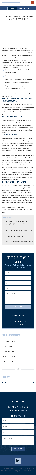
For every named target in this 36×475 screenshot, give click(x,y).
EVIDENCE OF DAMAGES (15, 236)
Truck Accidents (9, 351)
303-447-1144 (24, 8)
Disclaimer (18, 470)
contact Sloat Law (12, 209)
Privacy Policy (27, 470)
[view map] (24, 410)
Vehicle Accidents (10, 361)
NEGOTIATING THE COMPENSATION (19, 242)
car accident (6, 48)
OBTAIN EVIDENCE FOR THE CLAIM (19, 230)
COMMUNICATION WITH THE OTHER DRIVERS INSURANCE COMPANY (17, 223)
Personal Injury (9, 341)
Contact (12, 8)
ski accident (7, 346)
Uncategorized (8, 356)
